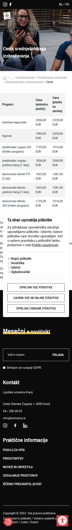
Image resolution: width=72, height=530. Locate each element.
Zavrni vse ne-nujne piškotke (36, 298)
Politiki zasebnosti (45, 245)
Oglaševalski (20, 272)
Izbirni (15, 267)
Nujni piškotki (21, 258)
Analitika (17, 263)
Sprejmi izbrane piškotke (36, 308)
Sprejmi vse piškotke (36, 287)
